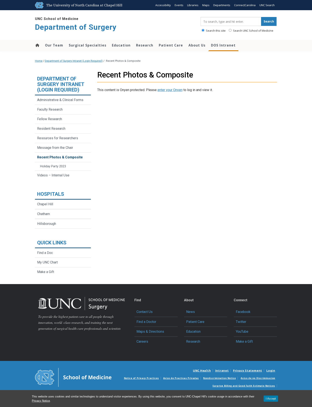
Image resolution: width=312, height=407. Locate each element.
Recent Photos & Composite (60, 157)
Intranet (222, 370)
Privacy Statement (247, 370)
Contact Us (144, 312)
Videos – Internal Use (53, 175)
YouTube (242, 332)
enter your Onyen (170, 90)
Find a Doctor (146, 322)
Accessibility (163, 5)
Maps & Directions (150, 332)
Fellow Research (49, 119)
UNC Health (202, 370)
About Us (196, 45)
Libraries (192, 5)
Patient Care (171, 45)
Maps (205, 5)
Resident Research (51, 129)
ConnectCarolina (245, 5)
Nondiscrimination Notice (219, 378)
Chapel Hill (45, 204)
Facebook (243, 312)
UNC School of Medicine (57, 19)
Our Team (54, 45)
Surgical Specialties (87, 45)
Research (144, 45)
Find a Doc (45, 253)
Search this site (215, 30)
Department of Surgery (76, 27)
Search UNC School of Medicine (252, 30)
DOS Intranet (223, 45)
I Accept (271, 398)
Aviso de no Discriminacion (258, 378)
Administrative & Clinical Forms (60, 100)
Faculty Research (50, 109)
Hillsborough (46, 224)
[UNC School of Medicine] (73, 377)
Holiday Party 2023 (53, 166)
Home (37, 45)
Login (270, 370)
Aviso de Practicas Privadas (181, 378)
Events (179, 5)
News (190, 312)
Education (121, 45)
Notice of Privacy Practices (141, 378)
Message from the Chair (55, 148)
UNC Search (267, 5)
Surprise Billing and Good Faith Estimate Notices (243, 385)
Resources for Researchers (57, 138)
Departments (221, 5)
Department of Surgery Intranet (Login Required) (74, 60)
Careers (142, 341)
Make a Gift (45, 272)
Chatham (43, 214)
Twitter (241, 322)
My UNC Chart (47, 262)
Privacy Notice (41, 400)
